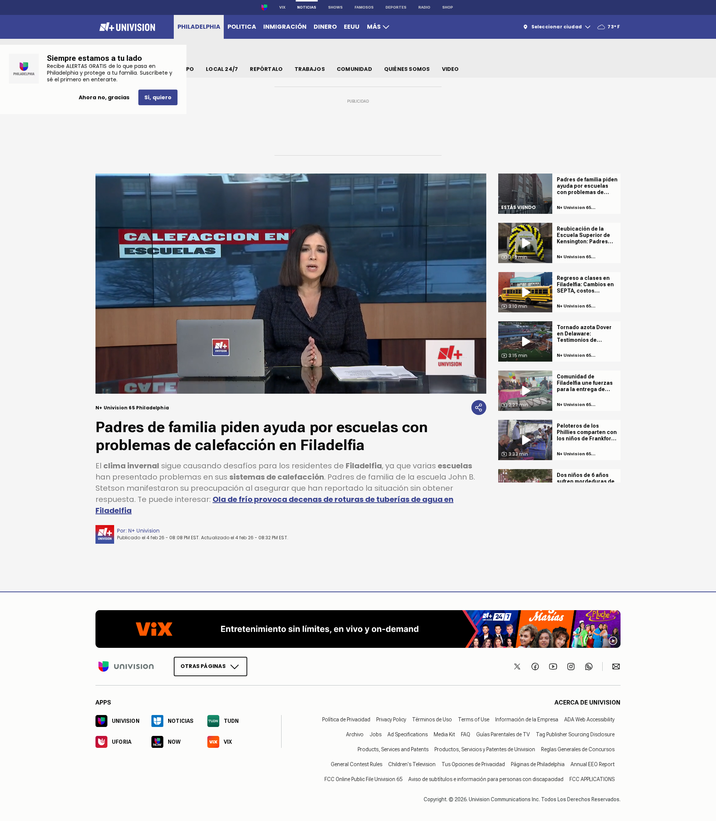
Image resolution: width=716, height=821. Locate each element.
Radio (424, 7)
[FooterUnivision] (126, 666)
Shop (447, 7)
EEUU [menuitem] (351, 26)
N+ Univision (144, 530)
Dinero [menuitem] (325, 26)
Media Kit (444, 734)
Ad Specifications (407, 734)
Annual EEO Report (593, 764)
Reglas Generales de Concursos (578, 749)
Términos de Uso (432, 719)
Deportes (396, 7)
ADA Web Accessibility (589, 719)
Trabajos (310, 69)
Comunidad (354, 69)
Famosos (364, 7)
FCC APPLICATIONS (592, 779)
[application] (290, 284)
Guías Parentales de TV (503, 734)
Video (450, 69)
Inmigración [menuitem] (285, 26)
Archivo (355, 734)
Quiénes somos (407, 69)
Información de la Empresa (526, 719)
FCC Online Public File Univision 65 (363, 779)
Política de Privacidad (346, 719)
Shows (335, 7)
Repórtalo (266, 69)
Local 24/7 (222, 69)
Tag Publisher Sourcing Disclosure (575, 734)
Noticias (306, 7)
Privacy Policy (391, 719)
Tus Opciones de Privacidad (473, 764)
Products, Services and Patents (393, 749)
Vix (282, 7)
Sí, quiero (158, 97)
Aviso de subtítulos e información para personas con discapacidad (485, 779)
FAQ (465, 734)
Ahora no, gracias (104, 97)
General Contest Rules (356, 764)
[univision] (126, 27)
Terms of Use (473, 719)
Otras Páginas (203, 665)
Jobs (375, 734)
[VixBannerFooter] (358, 629)
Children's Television (412, 764)
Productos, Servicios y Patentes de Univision (484, 749)
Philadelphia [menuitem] (199, 26)
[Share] (478, 407)
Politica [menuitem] (241, 26)
